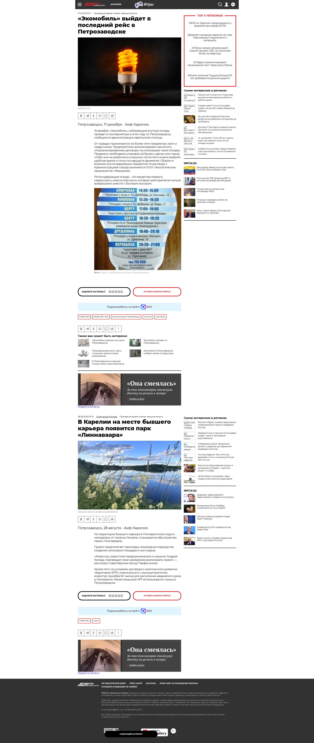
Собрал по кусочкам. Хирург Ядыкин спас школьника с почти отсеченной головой (217, 151)
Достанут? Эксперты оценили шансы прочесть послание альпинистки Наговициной (217, 130)
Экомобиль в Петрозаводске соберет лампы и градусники (159, 352)
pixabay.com (84, 108)
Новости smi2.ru (89, 406)
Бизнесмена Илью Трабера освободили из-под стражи (211, 507)
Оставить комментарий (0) (157, 292)
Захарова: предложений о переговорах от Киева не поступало (215, 496)
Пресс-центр (136, 683)
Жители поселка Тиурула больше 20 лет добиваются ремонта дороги (210, 77)
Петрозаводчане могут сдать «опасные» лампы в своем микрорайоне (107, 353)
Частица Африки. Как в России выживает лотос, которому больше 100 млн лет (216, 457)
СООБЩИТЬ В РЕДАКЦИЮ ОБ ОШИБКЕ (119, 687)
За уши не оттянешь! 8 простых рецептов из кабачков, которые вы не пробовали (217, 119)
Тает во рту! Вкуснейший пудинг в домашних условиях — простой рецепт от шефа (215, 468)
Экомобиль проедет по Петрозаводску (155, 341)
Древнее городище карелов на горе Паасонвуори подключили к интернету (210, 38)
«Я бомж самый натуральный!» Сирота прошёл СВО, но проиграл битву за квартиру (210, 51)
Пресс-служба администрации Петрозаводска (124, 272)
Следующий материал (131, 734)
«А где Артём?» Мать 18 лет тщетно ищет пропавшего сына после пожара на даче (215, 140)
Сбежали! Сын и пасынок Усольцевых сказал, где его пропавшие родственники (217, 435)
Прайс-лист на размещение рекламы (179, 683)
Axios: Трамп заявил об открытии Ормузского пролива (213, 212)
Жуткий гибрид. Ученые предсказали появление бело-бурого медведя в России (217, 425)
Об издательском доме (113, 683)
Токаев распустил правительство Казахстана (214, 528)
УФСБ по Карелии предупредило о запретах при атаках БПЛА (210, 24)
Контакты (151, 683)
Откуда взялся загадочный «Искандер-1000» (210, 190)
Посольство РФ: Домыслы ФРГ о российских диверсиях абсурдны (214, 179)
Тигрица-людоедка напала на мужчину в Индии (212, 201)
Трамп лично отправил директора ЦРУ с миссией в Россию (214, 539)
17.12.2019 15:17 (84, 13)
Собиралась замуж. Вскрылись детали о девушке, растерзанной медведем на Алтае (215, 446)
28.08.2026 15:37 (86, 416)
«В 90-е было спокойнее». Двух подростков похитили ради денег (215, 477)
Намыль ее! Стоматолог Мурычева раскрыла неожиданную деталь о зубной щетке (215, 97)
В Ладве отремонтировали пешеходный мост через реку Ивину (210, 64)
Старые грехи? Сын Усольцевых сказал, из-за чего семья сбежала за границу (216, 108)
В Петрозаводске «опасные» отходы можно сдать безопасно (108, 362)
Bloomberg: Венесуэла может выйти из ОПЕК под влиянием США (215, 168)
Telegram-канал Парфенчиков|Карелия (98, 511)
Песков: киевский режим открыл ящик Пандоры (213, 517)
